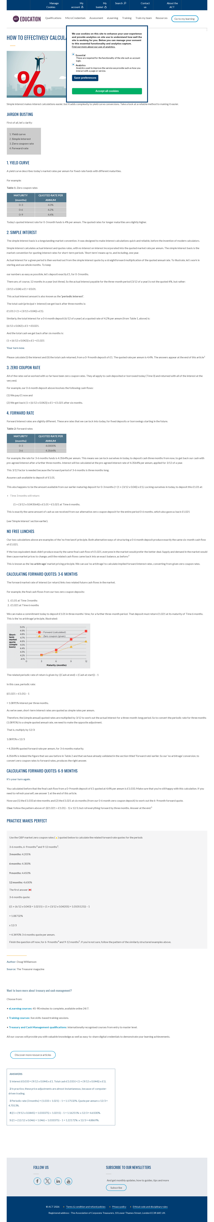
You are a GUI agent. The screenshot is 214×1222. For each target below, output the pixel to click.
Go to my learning (184, 18)
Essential (80, 55)
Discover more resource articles (33, 1054)
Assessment (96, 17)
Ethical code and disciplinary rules (150, 1206)
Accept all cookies (107, 91)
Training (127, 17)
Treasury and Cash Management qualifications (37, 1027)
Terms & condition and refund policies (85, 1206)
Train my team (143, 17)
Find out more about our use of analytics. (93, 46)
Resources (162, 17)
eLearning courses (20, 1008)
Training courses (19, 1017)
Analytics (81, 65)
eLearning (112, 17)
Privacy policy (119, 1206)
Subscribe (116, 1187)
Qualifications (53, 17)
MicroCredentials (75, 17)
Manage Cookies (52, 5)
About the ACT (172, 5)
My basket (101, 5)
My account (77, 5)
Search (119, 3)
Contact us (145, 5)
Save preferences (85, 77)
